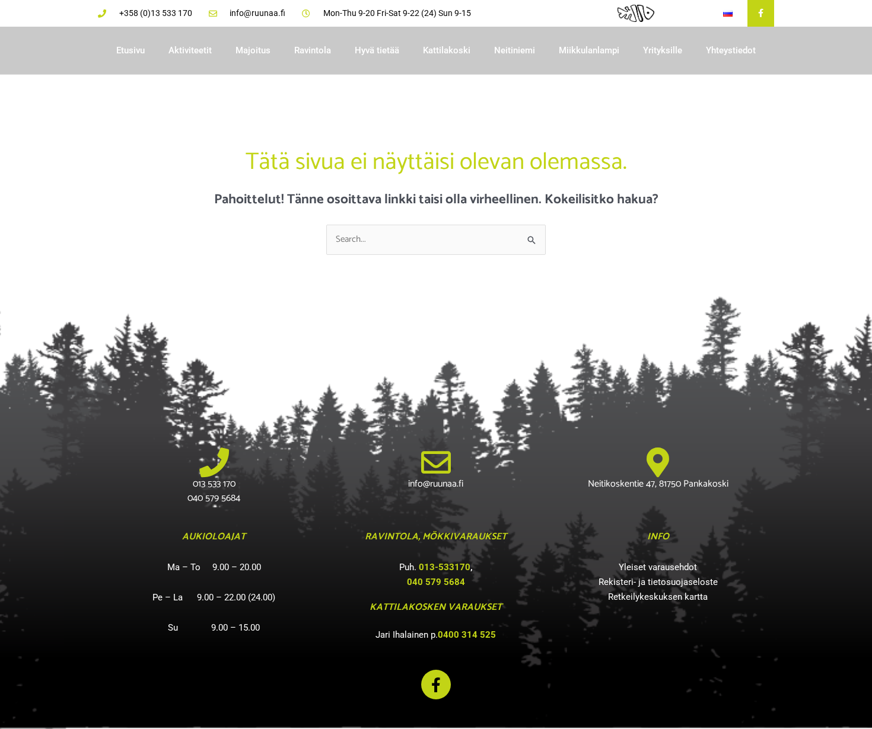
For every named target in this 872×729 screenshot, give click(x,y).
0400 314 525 (467, 634)
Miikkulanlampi (589, 50)
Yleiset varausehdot (658, 567)
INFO (658, 537)
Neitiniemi (514, 50)
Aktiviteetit (190, 50)
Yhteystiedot (731, 50)
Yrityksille (662, 50)
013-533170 (444, 567)
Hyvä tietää (377, 50)
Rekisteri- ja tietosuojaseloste (658, 582)
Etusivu (130, 50)
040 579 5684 (436, 582)
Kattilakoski (446, 50)
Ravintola (312, 50)
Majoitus (252, 50)
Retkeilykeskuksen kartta (658, 596)
